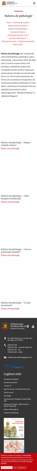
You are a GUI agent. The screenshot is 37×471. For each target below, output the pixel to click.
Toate (8, 22)
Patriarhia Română (10, 383)
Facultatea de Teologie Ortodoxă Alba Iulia (17, 400)
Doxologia (7, 396)
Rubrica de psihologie (17, 29)
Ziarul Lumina (8, 392)
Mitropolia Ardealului (11, 379)
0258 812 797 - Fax (14, 350)
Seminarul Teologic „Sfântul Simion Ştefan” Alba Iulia (16, 405)
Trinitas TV (7, 386)
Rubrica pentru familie (17, 26)
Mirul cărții (17, 44)
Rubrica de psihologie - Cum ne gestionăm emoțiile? (16, 250)
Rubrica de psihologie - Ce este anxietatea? (15, 304)
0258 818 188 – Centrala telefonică (20, 347)
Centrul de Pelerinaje (11, 413)
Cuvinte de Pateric (17, 32)
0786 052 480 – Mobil (15, 352)
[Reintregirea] (9, 3)
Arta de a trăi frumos (17, 38)
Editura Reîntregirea (11, 409)
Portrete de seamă (21, 22)
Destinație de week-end (17, 35)
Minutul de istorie (9, 41)
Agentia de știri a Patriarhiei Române (17, 389)
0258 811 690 (12, 345)
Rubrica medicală (26, 41)
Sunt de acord (7, 467)
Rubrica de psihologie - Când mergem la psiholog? (15, 197)
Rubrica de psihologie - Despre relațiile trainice (15, 143)
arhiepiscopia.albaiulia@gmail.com (20, 357)
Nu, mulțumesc (20, 468)
